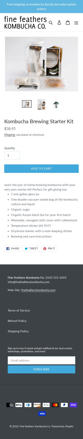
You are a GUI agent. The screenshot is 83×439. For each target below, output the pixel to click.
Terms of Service (19, 310)
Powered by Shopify (63, 426)
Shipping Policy (18, 331)
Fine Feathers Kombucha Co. (35, 426)
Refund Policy (17, 320)
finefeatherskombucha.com (38, 290)
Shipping (9, 134)
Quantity (9, 148)
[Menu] (76, 22)
